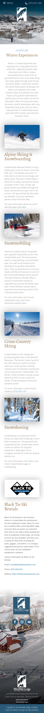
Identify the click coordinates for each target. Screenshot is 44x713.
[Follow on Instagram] (22, 622)
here (24, 207)
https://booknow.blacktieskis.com (25, 574)
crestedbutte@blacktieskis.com (23, 564)
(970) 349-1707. (20, 391)
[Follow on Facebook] (15, 622)
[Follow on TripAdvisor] (29, 622)
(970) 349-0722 (16, 569)
